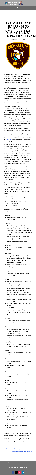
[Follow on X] (16, 472)
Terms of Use (24, 467)
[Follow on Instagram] (19, 472)
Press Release (21, 39)
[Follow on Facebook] (13, 472)
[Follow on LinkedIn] (23, 472)
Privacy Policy (13, 467)
